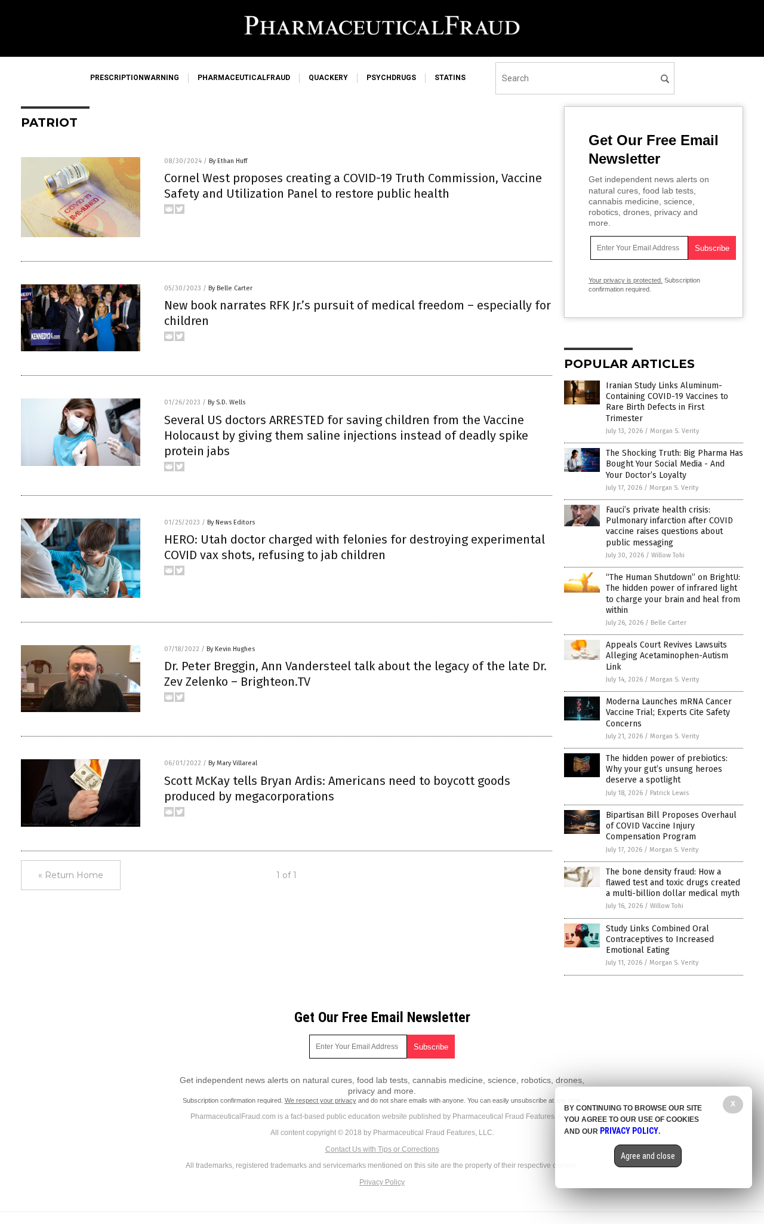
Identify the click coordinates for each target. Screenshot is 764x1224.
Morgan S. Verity (674, 431)
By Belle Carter (230, 288)
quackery (328, 77)
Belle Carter (668, 623)
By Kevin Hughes (231, 649)
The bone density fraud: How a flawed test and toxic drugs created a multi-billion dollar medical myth (673, 882)
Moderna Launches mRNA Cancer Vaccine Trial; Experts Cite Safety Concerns (669, 712)
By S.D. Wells (226, 402)
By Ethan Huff (228, 161)
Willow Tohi (668, 555)
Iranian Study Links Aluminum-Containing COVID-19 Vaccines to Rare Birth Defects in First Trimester (667, 402)
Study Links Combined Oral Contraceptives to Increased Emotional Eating (660, 939)
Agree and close (648, 1156)
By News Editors (231, 522)
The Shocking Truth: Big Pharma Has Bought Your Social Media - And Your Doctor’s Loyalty (674, 464)
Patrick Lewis (669, 793)
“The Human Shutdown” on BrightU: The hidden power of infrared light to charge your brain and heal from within (673, 593)
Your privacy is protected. (626, 280)
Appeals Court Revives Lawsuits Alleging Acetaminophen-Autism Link (667, 655)
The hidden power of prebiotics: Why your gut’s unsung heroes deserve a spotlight (667, 769)
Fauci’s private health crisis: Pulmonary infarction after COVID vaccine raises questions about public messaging (669, 526)
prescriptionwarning (134, 77)
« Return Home (70, 875)
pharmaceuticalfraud (244, 77)
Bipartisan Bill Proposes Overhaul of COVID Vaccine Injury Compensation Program (671, 826)
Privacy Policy (382, 1182)
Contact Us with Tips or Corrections (382, 1149)
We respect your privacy (320, 1100)
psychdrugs (391, 77)
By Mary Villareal (232, 763)
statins (450, 77)
